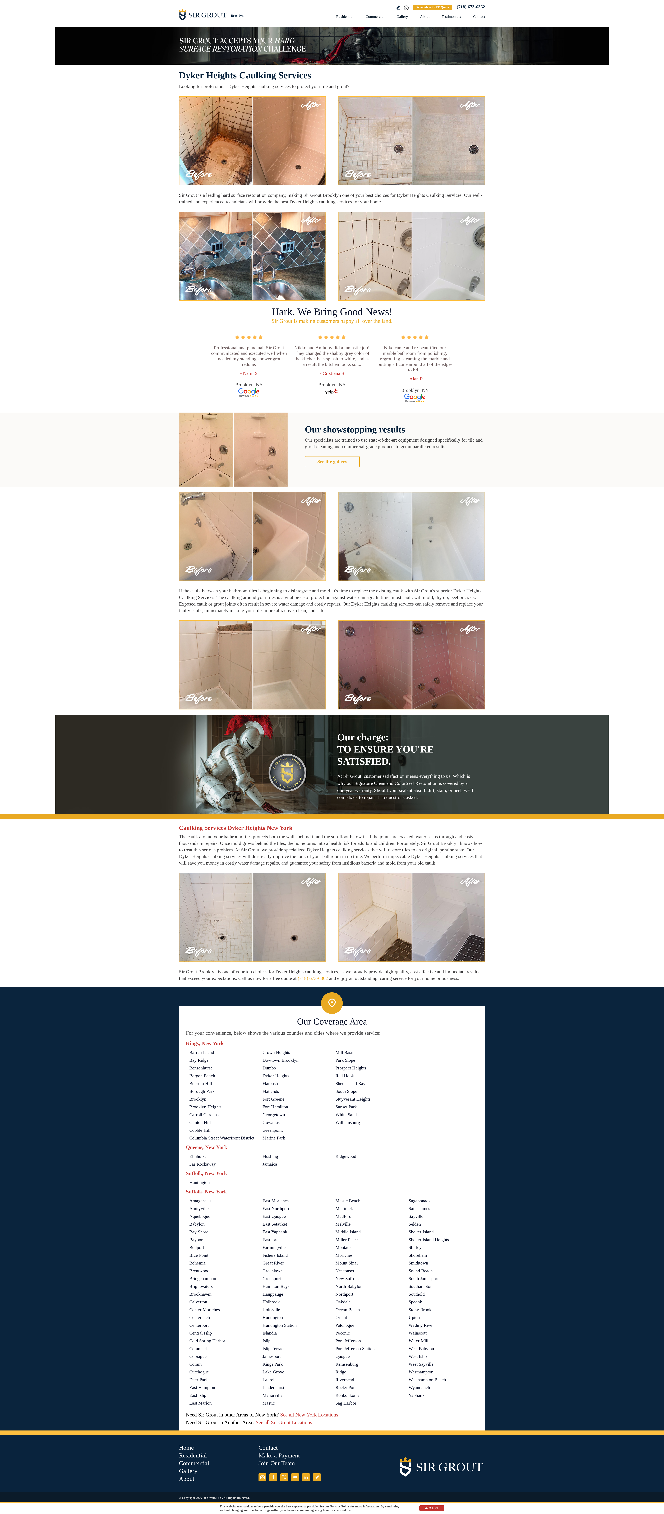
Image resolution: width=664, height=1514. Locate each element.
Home (186, 1447)
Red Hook (344, 1075)
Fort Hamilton (275, 1106)
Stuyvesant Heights (352, 1099)
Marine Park (273, 1138)
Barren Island (201, 1052)
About (425, 16)
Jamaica (269, 1164)
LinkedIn (306, 1477)
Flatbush (270, 1083)
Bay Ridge (199, 1060)
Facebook (273, 1477)
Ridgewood (345, 1156)
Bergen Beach (202, 1075)
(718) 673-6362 (471, 6)
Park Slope (345, 1060)
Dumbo (269, 1067)
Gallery (402, 16)
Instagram (262, 1477)
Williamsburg (347, 1122)
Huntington (199, 1182)
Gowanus (271, 1122)
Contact (479, 16)
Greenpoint (272, 1130)
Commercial (375, 16)
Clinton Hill (200, 1122)
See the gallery (332, 461)
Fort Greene (273, 1099)
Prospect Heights (350, 1067)
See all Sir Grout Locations (284, 1422)
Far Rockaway (202, 1164)
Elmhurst (197, 1156)
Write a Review (398, 8)
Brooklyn (197, 1099)
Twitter (284, 1477)
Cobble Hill (199, 1130)
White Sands (346, 1114)
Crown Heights (276, 1052)
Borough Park (202, 1091)
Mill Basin (344, 1052)
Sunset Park (346, 1106)
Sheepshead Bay (350, 1083)
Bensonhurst (200, 1067)
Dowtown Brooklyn (280, 1060)
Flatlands (270, 1091)
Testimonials (451, 16)
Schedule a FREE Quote (432, 7)
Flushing (270, 1156)
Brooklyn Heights (205, 1106)
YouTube (295, 1477)
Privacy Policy (339, 1506)
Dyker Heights (275, 1075)
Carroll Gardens (204, 1114)
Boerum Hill (200, 1083)
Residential (344, 16)
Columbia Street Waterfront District (221, 1138)
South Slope (346, 1091)
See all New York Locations (309, 1415)
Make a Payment (279, 1455)
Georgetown (273, 1114)
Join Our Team (277, 1463)
